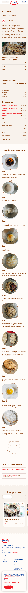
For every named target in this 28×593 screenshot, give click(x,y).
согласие (8, 575)
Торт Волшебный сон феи (12, 520)
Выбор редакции (18, 497)
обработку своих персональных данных (12, 577)
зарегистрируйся (12, 475)
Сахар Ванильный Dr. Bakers (9, 105)
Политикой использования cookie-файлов (13, 582)
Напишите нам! (15, 552)
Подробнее (8, 524)
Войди (4, 475)
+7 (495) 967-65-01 (8, 545)
